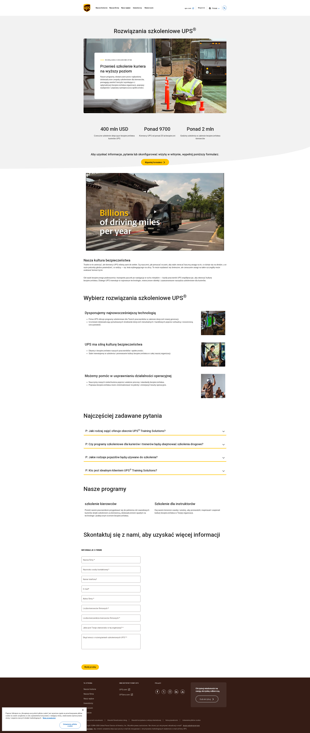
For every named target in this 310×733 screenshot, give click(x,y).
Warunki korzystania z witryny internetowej (146, 720)
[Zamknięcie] (82, 710)
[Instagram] (170, 693)
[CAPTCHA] (99, 657)
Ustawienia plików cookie (191, 720)
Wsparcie (202, 8)
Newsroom (149, 8)
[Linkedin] (176, 693)
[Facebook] (157, 693)
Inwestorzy (137, 8)
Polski (215, 8)
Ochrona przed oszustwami (93, 720)
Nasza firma (114, 8)
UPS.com (124, 689)
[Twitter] (163, 693)
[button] (224, 8)
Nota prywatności (172, 720)
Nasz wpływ (125, 8)
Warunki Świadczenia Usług (117, 720)
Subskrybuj (206, 699)
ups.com (190, 8)
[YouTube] (182, 693)
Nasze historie (101, 8)
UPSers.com (126, 695)
